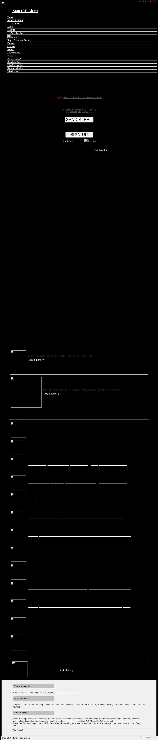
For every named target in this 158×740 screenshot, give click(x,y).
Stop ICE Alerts (25, 11)
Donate (11, 43)
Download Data (13, 62)
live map (92, 141)
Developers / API (14, 59)
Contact (11, 46)
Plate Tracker (16, 33)
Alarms (14, 37)
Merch (10, 56)
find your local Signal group (66, 692)
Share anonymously (31, 707)
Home (10, 17)
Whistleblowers (13, 71)
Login (10, 26)
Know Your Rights (15, 68)
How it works (100, 150)
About (10, 49)
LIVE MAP (16, 23)
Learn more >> (36, 360)
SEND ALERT (79, 119)
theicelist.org (66, 670)
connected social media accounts (128, 721)
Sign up (11, 29)
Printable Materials (15, 65)
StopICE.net (70, 721)
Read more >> (52, 394)
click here (68, 141)
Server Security (13, 53)
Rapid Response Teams (18, 40)
